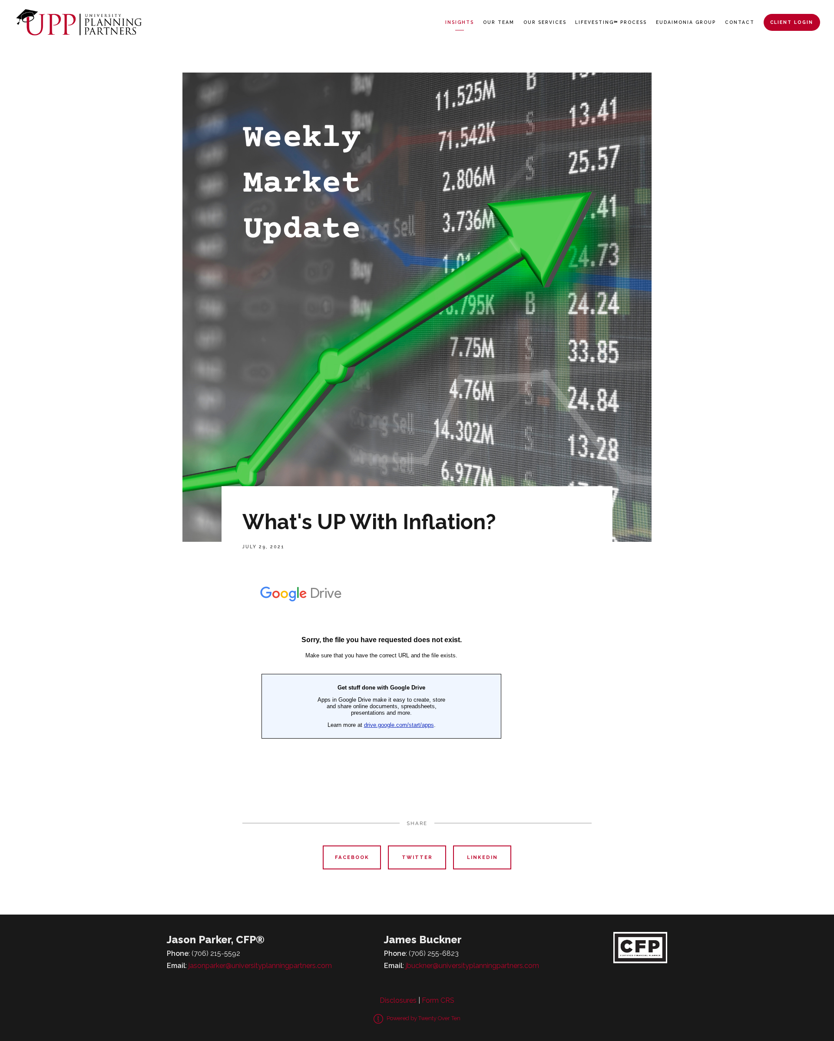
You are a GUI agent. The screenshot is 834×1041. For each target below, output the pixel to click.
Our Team (498, 22)
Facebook (352, 857)
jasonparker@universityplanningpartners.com (260, 965)
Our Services (544, 22)
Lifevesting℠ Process (611, 22)
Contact (740, 22)
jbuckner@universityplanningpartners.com (472, 965)
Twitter (417, 857)
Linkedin (482, 857)
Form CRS (438, 1000)
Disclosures (398, 1000)
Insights (459, 22)
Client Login (791, 22)
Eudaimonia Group (686, 22)
